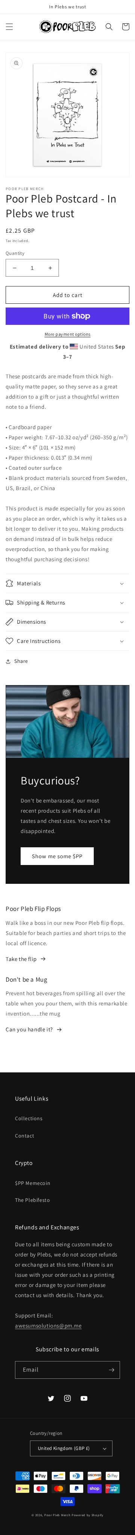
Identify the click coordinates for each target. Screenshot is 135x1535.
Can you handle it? (29, 1029)
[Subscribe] (111, 1370)
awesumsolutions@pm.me (48, 1325)
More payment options (68, 334)
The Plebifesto (32, 1200)
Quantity (15, 253)
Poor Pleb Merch (57, 1515)
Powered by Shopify (88, 1515)
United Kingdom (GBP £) (64, 1448)
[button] (9, 26)
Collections (29, 1118)
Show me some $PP (57, 856)
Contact (24, 1135)
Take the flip (21, 958)
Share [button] (21, 661)
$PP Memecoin (32, 1183)
